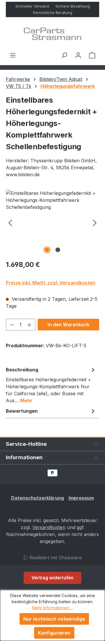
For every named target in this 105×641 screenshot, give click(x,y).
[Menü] (13, 55)
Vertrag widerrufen (53, 578)
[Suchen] (64, 55)
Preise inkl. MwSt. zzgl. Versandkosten (50, 283)
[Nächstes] (94, 222)
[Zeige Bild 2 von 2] (57, 250)
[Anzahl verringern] (12, 324)
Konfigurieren (54, 633)
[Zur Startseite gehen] (52, 34)
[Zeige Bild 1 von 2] (47, 250)
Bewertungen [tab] (22, 411)
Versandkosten (48, 527)
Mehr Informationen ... (52, 607)
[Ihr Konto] (78, 55)
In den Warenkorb (68, 324)
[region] (52, 222)
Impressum (81, 498)
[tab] (51, 384)
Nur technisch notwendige (54, 619)
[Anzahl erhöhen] (29, 324)
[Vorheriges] (10, 222)
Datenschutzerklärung (37, 498)
